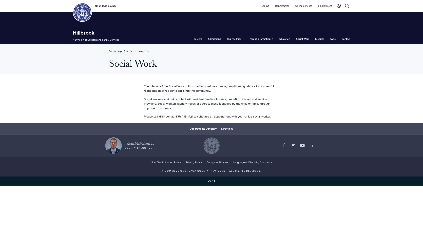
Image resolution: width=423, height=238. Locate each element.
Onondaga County (105, 6)
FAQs (333, 39)
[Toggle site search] (347, 6)
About (265, 6)
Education (284, 39)
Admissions (214, 39)
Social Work (302, 39)
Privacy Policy (194, 162)
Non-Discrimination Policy (166, 162)
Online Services (303, 6)
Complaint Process (217, 162)
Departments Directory (203, 129)
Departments (282, 6)
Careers (197, 39)
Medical (319, 39)
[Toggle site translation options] (339, 6)
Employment (325, 6)
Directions (227, 129)
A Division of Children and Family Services (96, 40)
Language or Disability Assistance (252, 162)
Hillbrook (83, 33)
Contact (346, 39)
